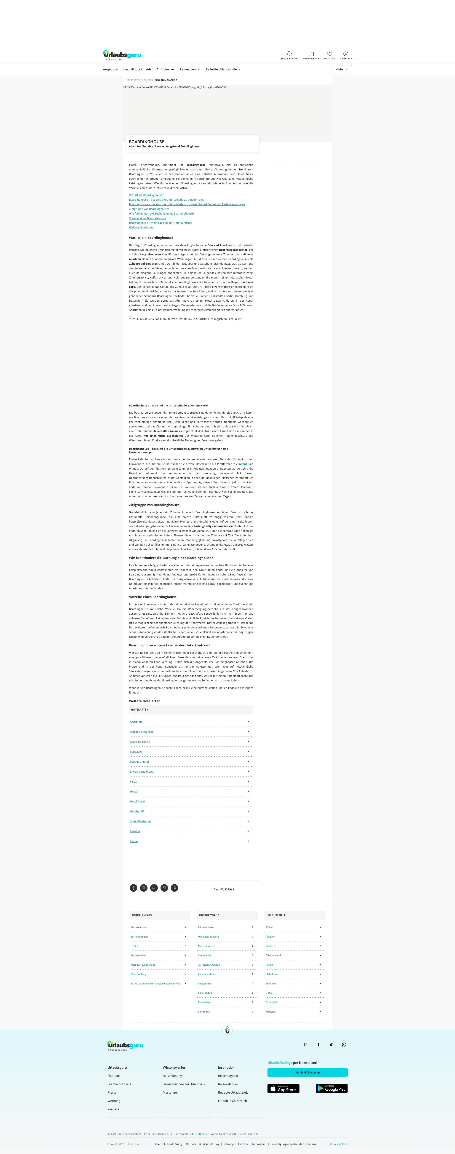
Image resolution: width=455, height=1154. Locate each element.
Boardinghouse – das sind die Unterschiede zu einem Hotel (166, 199)
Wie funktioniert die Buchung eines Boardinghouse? (161, 213)
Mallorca (271, 1011)
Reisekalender (139, 927)
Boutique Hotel (139, 761)
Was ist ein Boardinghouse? (146, 195)
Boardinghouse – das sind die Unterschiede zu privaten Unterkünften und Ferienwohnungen (187, 204)
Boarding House (140, 741)
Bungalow (136, 751)
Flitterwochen (206, 927)
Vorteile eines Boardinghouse (147, 218)
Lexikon (147, 80)
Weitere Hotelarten (141, 227)
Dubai (269, 992)
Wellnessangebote (208, 936)
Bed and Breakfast (141, 731)
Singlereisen (205, 983)
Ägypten (270, 936)
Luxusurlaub (205, 992)
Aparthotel (136, 721)
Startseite (133, 80)
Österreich (271, 1002)
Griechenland (273, 955)
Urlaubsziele (276, 915)
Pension (135, 831)
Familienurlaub (206, 974)
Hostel (134, 791)
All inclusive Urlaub (209, 964)
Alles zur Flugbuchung (143, 964)
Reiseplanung (142, 915)
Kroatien (270, 946)
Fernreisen (204, 1011)
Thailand (271, 983)
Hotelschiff (137, 811)
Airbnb (243, 463)
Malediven (272, 974)
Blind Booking (138, 974)
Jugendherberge (140, 821)
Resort (134, 841)
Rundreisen (204, 1002)
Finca (133, 781)
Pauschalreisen (206, 946)
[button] (307, 1072)
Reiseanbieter (138, 955)
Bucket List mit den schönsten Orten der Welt (156, 983)
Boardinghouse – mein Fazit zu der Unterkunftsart (160, 222)
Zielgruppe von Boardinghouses (149, 208)
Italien (269, 964)
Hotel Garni (137, 801)
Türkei (269, 927)
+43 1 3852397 (200, 1133)
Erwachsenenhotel (142, 771)
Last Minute (204, 955)
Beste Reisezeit (139, 936)
